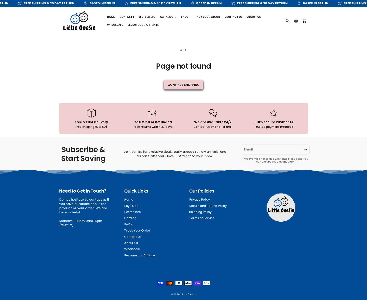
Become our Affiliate (139, 255)
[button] (168, 17)
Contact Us (132, 237)
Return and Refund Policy (208, 206)
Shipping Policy (200, 212)
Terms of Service (202, 218)
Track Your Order (137, 230)
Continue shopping (184, 85)
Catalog (130, 218)
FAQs (128, 224)
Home (128, 200)
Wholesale (132, 249)
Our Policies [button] (201, 191)
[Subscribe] (305, 149)
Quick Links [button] (136, 191)
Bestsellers (132, 212)
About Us (131, 243)
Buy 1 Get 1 (132, 206)
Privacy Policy (199, 200)
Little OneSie (188, 294)
